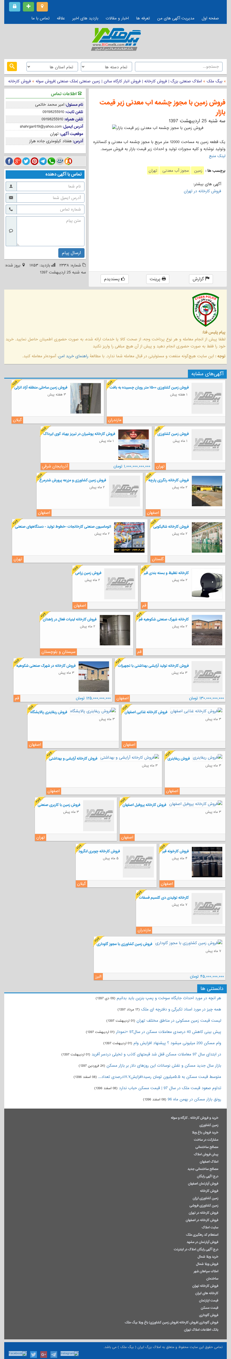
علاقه (61, 18)
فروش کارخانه (19, 81)
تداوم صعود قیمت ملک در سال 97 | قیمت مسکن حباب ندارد (170, 1088)
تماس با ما (41, 18)
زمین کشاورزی (208, 1125)
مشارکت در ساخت (206, 1139)
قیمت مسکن (209, 1307)
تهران (153, 171)
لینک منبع (217, 156)
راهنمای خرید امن (73, 356)
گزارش (199, 279)
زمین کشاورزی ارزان (205, 1198)
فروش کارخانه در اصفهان (202, 1220)
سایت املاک (210, 1227)
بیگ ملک (215, 81)
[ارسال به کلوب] (68, 161)
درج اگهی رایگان (207, 1176)
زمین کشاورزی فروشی (204, 1205)
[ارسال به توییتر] (26, 161)
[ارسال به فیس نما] (60, 161)
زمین (197, 171)
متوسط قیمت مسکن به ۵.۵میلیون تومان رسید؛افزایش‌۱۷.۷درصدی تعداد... (159, 1077)
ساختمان (212, 1278)
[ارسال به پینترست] (34, 161)
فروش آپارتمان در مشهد (202, 1242)
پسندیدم (112, 279)
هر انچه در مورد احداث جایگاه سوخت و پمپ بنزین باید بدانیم (169, 998)
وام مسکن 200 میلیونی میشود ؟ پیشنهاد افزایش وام (176, 1043)
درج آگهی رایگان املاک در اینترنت (196, 1249)
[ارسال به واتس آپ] (51, 161)
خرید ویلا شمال (208, 1256)
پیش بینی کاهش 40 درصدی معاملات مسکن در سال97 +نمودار (168, 1032)
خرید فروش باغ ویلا (205, 1132)
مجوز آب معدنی (175, 171)
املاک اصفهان (209, 1161)
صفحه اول (210, 18)
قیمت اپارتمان (208, 1300)
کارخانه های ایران (206, 1293)
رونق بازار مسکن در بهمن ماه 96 (194, 1099)
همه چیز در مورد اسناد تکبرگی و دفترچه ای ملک (181, 1009)
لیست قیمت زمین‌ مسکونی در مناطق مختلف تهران (179, 1020)
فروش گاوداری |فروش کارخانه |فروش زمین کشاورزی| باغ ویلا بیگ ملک (171, 1322)
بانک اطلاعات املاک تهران (201, 1329)
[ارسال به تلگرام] (43, 161)
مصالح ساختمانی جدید (202, 1169)
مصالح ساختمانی (207, 1147)
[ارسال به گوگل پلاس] (17, 161)
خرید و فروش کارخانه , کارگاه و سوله (194, 1117)
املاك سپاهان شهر (206, 1271)
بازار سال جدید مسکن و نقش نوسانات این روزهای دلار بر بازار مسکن (163, 1065)
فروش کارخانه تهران (205, 1285)
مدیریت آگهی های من (175, 18)
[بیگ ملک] (115, 40)
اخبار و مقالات (117, 18)
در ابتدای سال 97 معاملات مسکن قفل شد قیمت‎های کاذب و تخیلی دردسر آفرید (156, 1054)
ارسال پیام (71, 253)
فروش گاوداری (208, 1315)
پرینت (156, 279)
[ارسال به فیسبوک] (9, 161)
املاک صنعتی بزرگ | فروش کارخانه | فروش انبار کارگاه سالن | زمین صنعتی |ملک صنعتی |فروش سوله (118, 81)
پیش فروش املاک (206, 1154)
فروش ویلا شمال (207, 1264)
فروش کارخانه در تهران (202, 191)
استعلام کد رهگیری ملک (202, 1234)
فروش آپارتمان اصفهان (203, 1183)
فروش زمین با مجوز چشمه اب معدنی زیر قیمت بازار (162, 107)
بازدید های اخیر (85, 18)
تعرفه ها (143, 18)
